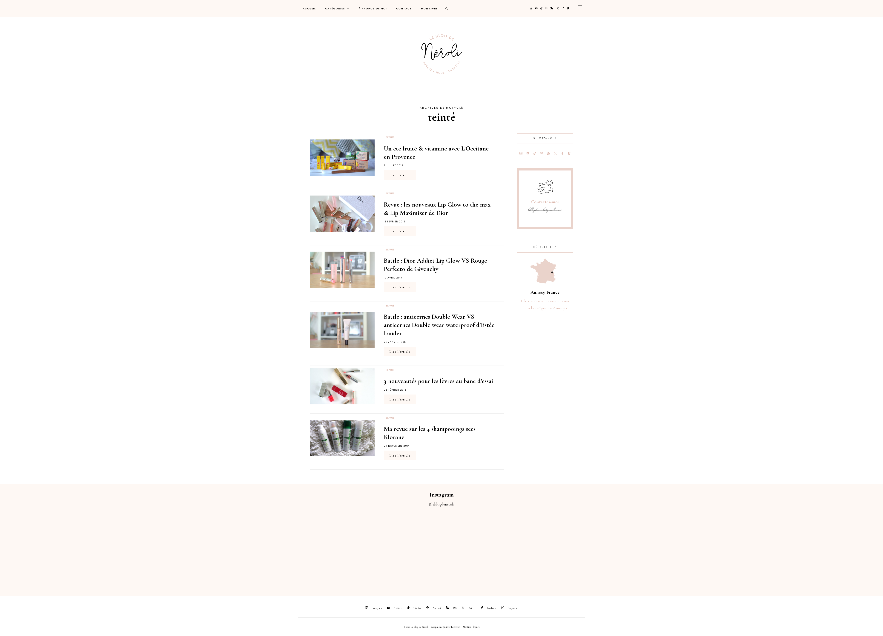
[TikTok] (541, 8)
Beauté (390, 137)
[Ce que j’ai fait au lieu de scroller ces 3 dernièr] (55, 549)
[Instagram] (531, 8)
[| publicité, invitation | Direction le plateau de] (165, 549)
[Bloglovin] (568, 8)
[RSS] (551, 8)
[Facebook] (563, 8)
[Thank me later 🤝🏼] (828, 549)
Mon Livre (429, 8)
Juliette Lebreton (451, 626)
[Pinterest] (546, 8)
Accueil (309, 8)
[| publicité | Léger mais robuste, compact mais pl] (497, 549)
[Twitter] (557, 8)
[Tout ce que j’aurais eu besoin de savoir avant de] (717, 549)
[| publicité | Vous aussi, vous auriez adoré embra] (607, 549)
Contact (404, 8)
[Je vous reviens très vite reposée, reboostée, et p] (386, 549)
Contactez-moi (545, 202)
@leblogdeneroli (441, 504)
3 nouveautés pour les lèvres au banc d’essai (438, 381)
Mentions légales (471, 626)
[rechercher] (446, 8)
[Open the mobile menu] (580, 8)
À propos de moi (373, 8)
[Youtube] (536, 8)
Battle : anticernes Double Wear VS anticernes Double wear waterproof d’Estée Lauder (439, 325)
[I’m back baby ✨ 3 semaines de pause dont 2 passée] (276, 549)
